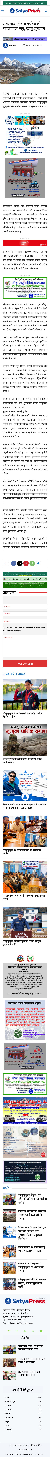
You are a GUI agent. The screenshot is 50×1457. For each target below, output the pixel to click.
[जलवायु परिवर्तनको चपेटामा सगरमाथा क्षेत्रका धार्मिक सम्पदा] (25, 740)
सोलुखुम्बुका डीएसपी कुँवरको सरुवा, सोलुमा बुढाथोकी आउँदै (22, 943)
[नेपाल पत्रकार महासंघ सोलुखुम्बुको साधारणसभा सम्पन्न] (25, 876)
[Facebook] (13, 563)
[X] (20, 563)
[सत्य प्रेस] (6, 45)
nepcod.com (26, 1449)
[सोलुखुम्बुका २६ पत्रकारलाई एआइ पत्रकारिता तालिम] (25, 831)
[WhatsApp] (32, 563)
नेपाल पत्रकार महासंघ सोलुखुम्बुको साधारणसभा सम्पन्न (24, 897)
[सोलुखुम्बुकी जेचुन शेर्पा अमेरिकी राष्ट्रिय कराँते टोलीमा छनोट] (25, 694)
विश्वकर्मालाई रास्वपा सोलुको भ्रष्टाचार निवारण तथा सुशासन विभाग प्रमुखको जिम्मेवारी (25, 806)
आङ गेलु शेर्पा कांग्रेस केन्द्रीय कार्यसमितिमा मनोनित (29, 1373)
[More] (38, 563)
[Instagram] (17, 1331)
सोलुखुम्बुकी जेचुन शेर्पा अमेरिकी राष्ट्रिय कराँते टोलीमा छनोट (22, 715)
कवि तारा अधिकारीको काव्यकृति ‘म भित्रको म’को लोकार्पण (31, 1360)
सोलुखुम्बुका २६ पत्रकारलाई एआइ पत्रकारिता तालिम (22, 852)
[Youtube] (41, 1331)
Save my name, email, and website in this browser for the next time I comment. (24, 629)
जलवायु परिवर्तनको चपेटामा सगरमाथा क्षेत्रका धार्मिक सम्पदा (22, 761)
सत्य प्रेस (12, 45)
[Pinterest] (26, 563)
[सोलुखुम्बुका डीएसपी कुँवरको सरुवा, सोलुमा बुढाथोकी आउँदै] (25, 922)
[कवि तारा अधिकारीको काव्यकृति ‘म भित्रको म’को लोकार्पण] (9, 1362)
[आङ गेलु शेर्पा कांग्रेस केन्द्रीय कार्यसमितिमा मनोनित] (9, 1375)
